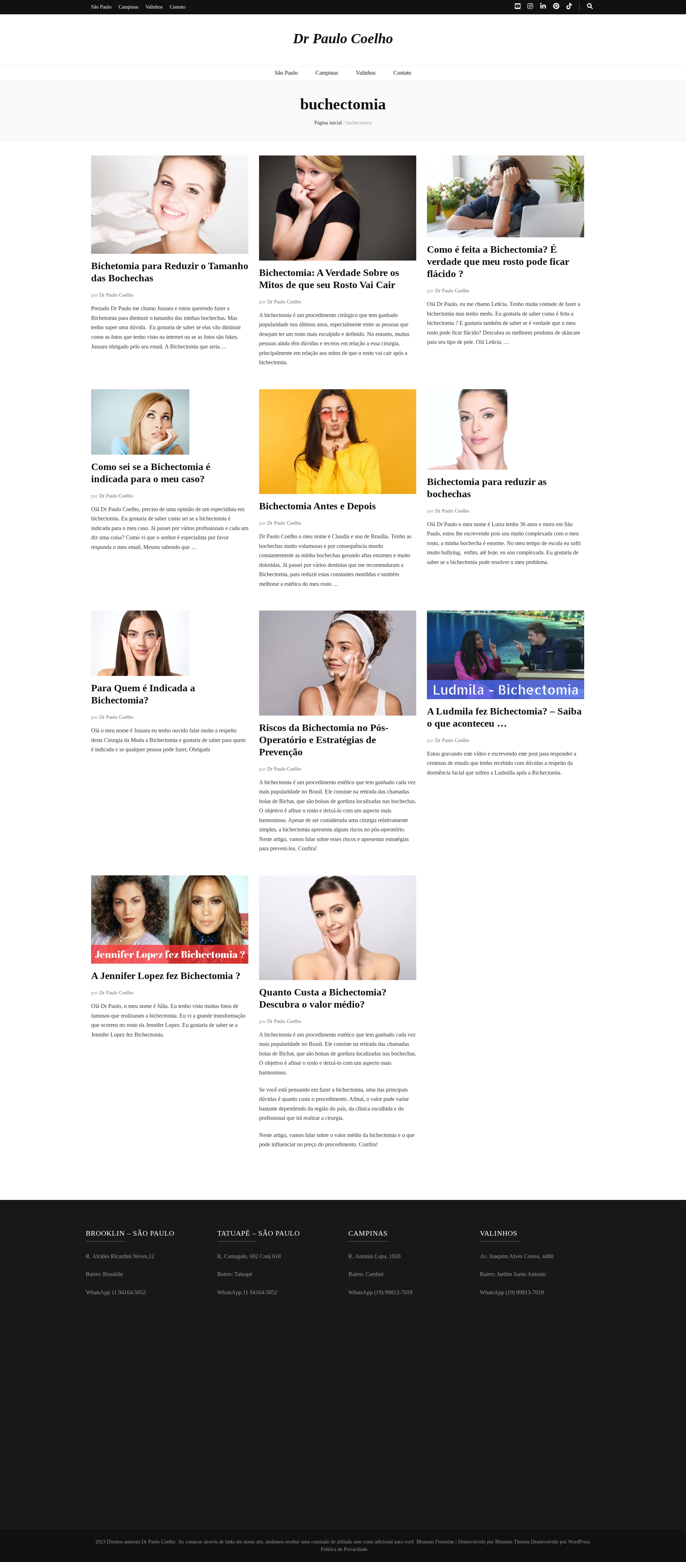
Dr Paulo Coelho (343, 38)
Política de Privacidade (344, 1549)
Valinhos (154, 7)
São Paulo (101, 7)
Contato (177, 7)
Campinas (128, 7)
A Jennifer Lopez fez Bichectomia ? (165, 975)
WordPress (579, 1541)
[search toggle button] (590, 6)
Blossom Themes (512, 1541)
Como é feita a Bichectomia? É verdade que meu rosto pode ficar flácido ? (498, 261)
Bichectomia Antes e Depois (317, 505)
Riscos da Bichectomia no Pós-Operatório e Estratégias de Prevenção (323, 739)
